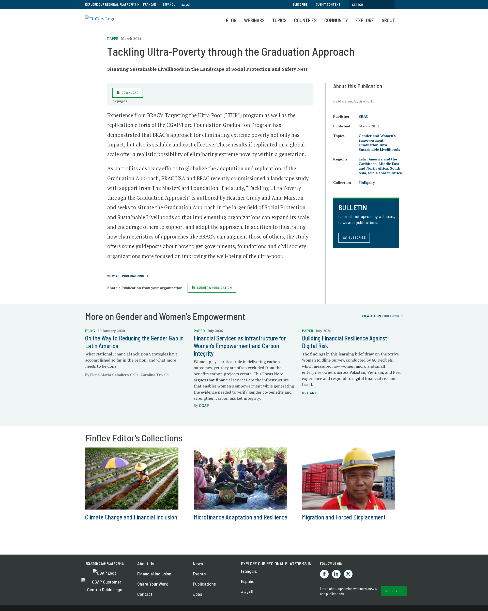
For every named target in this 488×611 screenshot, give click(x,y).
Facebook (324, 574)
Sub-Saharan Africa (385, 172)
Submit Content (328, 4)
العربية (185, 4)
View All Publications (125, 276)
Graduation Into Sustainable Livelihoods (379, 147)
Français (150, 4)
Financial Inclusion (154, 573)
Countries (305, 20)
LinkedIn (336, 574)
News (198, 563)
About (388, 20)
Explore (365, 20)
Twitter (348, 574)
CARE (312, 393)
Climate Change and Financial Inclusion (131, 517)
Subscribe (300, 4)
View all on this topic (380, 316)
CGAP (204, 405)
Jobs (197, 594)
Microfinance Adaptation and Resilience (240, 517)
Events (199, 573)
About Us (145, 563)
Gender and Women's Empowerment (377, 138)
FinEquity (367, 182)
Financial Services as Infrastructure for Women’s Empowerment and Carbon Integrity (240, 345)
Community (336, 20)
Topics (279, 20)
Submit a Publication (214, 287)
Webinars (254, 20)
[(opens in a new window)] (105, 572)
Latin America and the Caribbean (378, 161)
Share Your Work (152, 584)
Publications (204, 584)
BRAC (363, 116)
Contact (144, 594)
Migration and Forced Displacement (344, 517)
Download (130, 92)
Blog (231, 20)
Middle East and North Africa (379, 166)
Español (168, 4)
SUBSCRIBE (393, 591)
